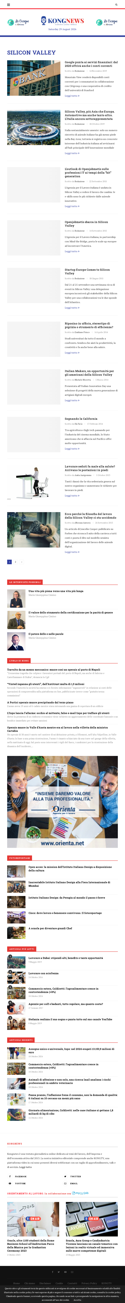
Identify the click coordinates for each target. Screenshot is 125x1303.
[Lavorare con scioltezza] (16, 978)
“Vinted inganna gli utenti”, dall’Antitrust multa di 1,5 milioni (45, 684)
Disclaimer (45, 1283)
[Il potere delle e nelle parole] (16, 634)
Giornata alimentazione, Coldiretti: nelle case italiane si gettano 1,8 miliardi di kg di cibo (71, 1112)
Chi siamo (29, 1283)
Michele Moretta (83, 379)
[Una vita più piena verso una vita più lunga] (16, 591)
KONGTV (107, 1283)
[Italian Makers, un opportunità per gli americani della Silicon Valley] (33, 387)
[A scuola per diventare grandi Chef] (16, 928)
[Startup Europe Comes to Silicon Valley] (33, 285)
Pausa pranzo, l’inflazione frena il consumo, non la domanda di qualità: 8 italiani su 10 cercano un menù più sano (73, 1096)
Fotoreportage (19, 858)
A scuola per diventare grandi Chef (50, 928)
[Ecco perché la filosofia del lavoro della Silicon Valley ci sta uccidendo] (33, 530)
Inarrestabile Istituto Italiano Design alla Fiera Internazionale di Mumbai (69, 884)
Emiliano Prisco (82, 332)
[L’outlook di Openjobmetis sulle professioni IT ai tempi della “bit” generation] (33, 185)
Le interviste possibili (25, 582)
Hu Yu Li (78, 423)
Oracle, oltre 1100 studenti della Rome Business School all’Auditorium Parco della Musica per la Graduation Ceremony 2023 (30, 1245)
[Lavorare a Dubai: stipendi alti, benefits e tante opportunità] (16, 962)
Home (16, 1283)
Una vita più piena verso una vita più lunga (56, 591)
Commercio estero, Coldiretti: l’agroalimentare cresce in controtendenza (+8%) (63, 990)
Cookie (59, 1283)
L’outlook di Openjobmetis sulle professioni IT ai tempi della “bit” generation (88, 172)
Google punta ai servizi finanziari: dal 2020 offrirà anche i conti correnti (91, 64)
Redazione (80, 70)
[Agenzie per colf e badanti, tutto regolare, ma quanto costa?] (16, 1008)
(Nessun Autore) (83, 522)
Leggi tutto (71, 95)
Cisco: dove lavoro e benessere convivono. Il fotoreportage (65, 913)
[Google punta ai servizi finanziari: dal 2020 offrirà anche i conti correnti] (33, 78)
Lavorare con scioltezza (44, 973)
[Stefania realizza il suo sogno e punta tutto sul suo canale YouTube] (16, 1024)
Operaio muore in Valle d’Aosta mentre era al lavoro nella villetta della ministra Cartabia (57, 729)
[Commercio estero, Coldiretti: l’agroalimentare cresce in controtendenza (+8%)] (16, 993)
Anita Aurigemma (83, 475)
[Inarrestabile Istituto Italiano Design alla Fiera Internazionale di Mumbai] (16, 882)
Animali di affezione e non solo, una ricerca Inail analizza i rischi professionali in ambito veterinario (70, 1081)
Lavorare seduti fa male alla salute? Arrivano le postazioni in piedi (90, 468)
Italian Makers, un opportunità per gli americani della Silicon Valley (89, 372)
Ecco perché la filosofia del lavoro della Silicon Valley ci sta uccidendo (90, 515)
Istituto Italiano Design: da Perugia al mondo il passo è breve (67, 897)
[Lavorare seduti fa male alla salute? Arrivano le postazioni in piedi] (33, 482)
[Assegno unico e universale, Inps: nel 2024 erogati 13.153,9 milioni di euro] (16, 1053)
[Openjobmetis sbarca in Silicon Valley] (33, 238)
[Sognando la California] (33, 434)
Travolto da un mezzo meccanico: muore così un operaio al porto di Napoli (53, 669)
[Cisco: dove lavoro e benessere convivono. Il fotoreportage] (16, 913)
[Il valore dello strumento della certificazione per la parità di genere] (16, 613)
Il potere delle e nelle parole (46, 633)
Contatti (72, 1283)
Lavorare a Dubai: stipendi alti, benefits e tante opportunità (66, 958)
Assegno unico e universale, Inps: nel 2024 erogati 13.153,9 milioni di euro (71, 1050)
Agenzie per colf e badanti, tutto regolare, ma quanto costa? (66, 1004)
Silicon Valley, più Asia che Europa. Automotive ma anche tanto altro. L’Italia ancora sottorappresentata (90, 115)
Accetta (77, 1299)
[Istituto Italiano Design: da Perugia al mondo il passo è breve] (16, 898)
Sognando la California (81, 419)
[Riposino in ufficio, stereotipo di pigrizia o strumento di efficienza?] (33, 339)
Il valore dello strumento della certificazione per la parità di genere (71, 612)
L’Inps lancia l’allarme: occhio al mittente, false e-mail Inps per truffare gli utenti (58, 713)
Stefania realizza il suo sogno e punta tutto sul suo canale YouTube (70, 1019)
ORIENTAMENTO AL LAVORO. (25, 1193)
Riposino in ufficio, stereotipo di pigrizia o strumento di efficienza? (89, 325)
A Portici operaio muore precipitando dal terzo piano (40, 702)
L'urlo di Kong (19, 660)
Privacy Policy (89, 1283)
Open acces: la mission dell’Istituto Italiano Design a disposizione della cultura (70, 868)
